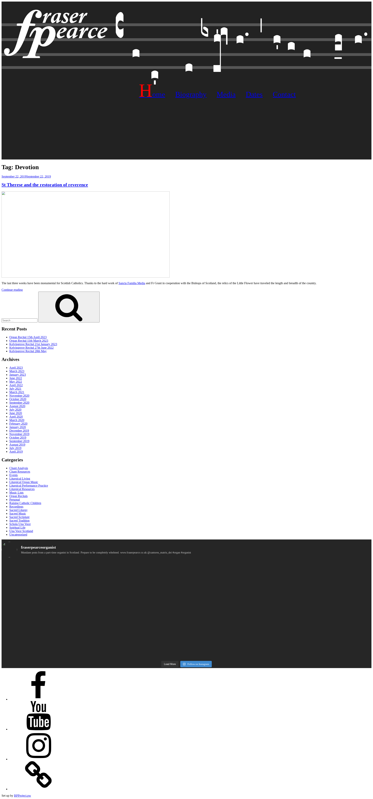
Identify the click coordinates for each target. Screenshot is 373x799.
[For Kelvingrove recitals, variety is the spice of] (63, 569)
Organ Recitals (18, 496)
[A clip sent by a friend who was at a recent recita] (63, 643)
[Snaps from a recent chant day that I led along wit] (186, 649)
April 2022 (16, 385)
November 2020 (19, 395)
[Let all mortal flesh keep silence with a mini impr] (186, 616)
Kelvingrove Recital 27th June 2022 (31, 347)
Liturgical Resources (22, 489)
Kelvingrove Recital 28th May (28, 351)
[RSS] (38, 789)
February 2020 (18, 423)
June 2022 (15, 378)
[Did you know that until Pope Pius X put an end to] (310, 604)
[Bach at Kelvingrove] (186, 637)
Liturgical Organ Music (23, 482)
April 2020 (16, 416)
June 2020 (15, 413)
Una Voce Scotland (21, 531)
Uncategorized (18, 534)
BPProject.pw (22, 795)
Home (152, 94)
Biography (191, 94)
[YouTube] (38, 729)
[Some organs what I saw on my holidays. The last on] (310, 565)
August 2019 (17, 444)
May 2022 (15, 381)
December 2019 (19, 430)
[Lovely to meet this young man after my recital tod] (63, 606)
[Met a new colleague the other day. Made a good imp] (63, 615)
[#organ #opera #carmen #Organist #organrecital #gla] (63, 580)
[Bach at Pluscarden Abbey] (310, 637)
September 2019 (19, 441)
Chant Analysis (18, 468)
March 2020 (16, 420)
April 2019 (16, 451)
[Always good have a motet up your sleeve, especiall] (186, 624)
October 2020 (17, 399)
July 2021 (15, 388)
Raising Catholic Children (25, 503)
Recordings (16, 506)
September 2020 (19, 402)
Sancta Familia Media (132, 283)
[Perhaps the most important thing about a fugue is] (186, 567)
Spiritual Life (17, 527)
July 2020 (15, 409)
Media (226, 94)
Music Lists (16, 492)
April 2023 (16, 367)
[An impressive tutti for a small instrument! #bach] (186, 600)
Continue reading (12, 289)
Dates (254, 94)
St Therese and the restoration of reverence (45, 184)
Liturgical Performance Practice (28, 485)
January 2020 (17, 427)
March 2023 (16, 371)
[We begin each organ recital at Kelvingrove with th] (310, 587)
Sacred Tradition (19, 520)
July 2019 (15, 448)
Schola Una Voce (20, 524)
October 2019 (17, 437)
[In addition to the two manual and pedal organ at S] (310, 628)
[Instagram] (38, 759)
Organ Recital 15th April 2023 (28, 337)
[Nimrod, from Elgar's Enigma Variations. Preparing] (63, 637)
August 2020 (17, 406)
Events (13, 475)
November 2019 (19, 434)
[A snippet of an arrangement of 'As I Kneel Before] (186, 584)
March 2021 (16, 392)
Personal (14, 499)
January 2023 (17, 374)
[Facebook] (38, 699)
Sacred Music (17, 513)
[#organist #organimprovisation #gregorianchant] (63, 623)
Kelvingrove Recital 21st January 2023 (33, 344)
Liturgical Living (19, 478)
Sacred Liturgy (18, 510)
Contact (284, 94)
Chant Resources (19, 471)
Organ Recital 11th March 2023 (28, 340)
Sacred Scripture (19, 517)
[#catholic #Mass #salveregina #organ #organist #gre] (310, 616)
